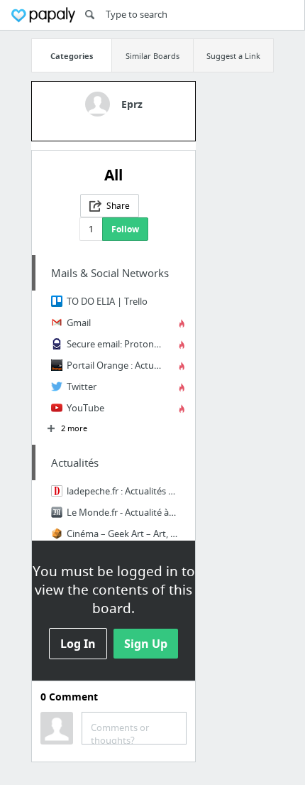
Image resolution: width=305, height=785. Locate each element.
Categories (71, 55)
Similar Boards (152, 55)
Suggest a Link (233, 55)
